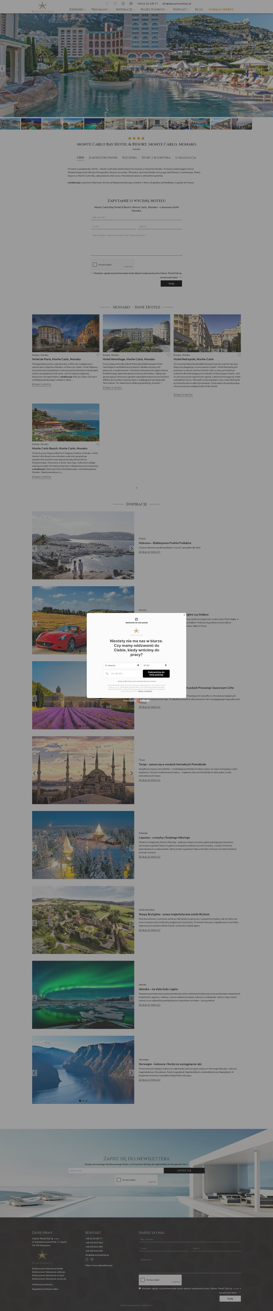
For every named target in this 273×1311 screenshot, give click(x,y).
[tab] (136, 620)
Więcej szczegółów (145, 691)
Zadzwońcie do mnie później (156, 673)
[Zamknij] (184, 615)
